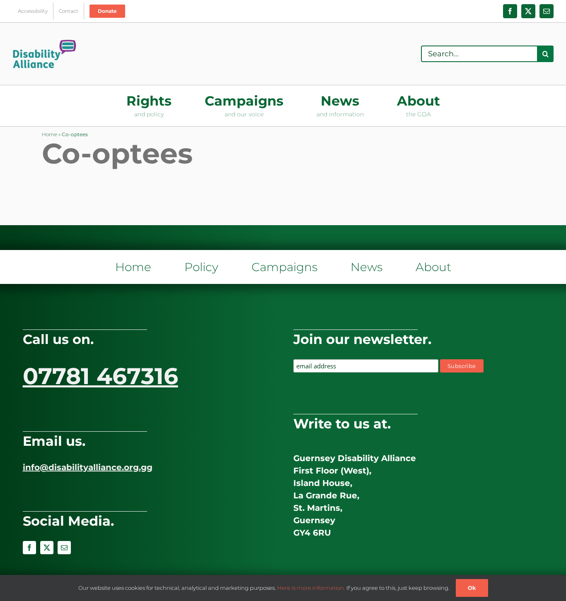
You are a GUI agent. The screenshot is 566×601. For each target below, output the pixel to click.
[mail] (64, 547)
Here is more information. (311, 587)
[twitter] (46, 547)
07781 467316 (100, 376)
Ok (472, 587)
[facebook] (29, 547)
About (433, 267)
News (366, 267)
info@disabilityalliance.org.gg (87, 467)
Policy (201, 267)
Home (49, 134)
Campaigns (284, 267)
